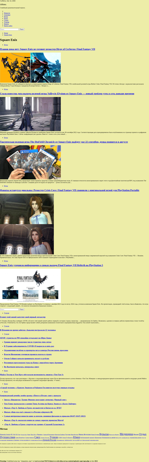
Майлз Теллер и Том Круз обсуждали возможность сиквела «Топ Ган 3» (32, 375)
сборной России (49, 440)
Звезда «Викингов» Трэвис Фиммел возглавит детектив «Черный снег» (35, 400)
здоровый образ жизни (135, 437)
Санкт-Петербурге (20, 437)
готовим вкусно (125, 437)
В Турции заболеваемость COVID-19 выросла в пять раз (29, 346)
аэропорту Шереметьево (95, 437)
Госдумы (68, 434)
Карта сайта (8, 26)
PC (12, 434)
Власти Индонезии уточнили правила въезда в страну (28, 354)
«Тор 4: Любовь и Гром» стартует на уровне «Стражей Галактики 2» (34, 424)
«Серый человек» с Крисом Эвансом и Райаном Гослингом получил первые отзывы (37, 388)
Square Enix (24, 434)
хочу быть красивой (85, 440)
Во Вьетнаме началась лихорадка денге (21, 367)
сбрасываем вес (60, 440)
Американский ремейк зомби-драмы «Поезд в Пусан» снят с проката (30, 395)
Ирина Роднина (95, 434)
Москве (136, 434)
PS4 (14, 434)
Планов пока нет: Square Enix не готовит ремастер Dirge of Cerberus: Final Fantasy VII (47, 49)
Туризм (6, 22)
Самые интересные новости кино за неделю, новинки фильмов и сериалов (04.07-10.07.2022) (45, 416)
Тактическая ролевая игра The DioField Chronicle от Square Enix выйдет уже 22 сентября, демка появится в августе (64, 142)
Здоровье (7, 15)
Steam (28, 434)
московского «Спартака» (13, 440)
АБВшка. (3, 4)
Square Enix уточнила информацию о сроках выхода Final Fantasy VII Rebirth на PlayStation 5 (51, 265)
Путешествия (7, 437)
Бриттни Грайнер (60, 434)
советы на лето (68, 440)
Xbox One (33, 434)
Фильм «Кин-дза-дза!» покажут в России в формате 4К (28, 412)
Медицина (126, 434)
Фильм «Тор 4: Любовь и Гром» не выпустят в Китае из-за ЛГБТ (33, 408)
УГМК (60, 437)
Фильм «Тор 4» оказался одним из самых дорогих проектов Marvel (33, 420)
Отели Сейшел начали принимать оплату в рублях (26, 358)
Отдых (142, 434)
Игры (6, 17)
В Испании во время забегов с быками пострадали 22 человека (28, 330)
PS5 (17, 434)
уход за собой (75, 440)
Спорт (6, 20)
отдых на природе (25, 440)
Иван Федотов (74, 434)
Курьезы (104, 434)
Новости (7, 13)
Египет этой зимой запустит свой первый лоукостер (23, 317)
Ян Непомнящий (84, 437)
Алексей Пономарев (49, 434)
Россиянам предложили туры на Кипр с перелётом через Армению (33, 363)
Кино (6, 18)
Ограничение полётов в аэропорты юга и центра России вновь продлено (36, 350)
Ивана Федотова (85, 434)
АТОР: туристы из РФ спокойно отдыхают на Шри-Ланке (25, 338)
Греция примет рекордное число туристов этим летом (27, 342)
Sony (19, 434)
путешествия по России (36, 440)
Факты (6, 24)
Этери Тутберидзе (67, 437)
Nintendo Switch (5, 434)
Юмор (76, 437)
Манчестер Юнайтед (114, 434)
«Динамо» (39, 434)
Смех (37, 437)
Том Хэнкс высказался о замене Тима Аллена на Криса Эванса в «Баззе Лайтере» (40, 404)
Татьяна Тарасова (45, 437)
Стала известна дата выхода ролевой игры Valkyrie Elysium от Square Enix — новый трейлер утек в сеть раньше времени (67, 93)
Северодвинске (29, 437)
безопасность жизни (109, 437)
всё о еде (118, 437)
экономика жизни (94, 440)
